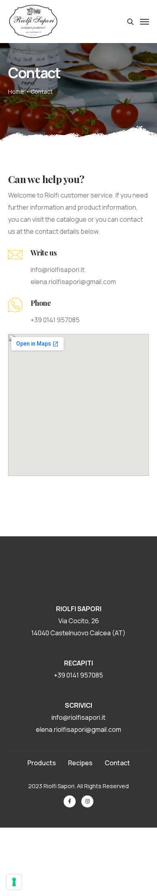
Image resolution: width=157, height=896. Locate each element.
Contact (117, 762)
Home (16, 91)
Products (41, 762)
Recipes (80, 762)
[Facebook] (70, 801)
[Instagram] (87, 801)
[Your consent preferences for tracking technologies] (14, 882)
